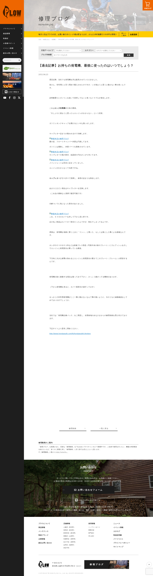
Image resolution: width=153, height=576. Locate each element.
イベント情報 (8, 48)
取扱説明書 (117, 535)
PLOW (12, 12)
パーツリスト (118, 539)
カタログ (116, 531)
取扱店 (5, 38)
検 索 (128, 55)
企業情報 (42, 539)
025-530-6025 (78, 506)
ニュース (116, 523)
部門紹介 (91, 533)
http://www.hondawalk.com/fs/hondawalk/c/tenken (70, 334)
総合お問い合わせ (10, 53)
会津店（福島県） (69, 545)
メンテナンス (44, 531)
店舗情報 (66, 523)
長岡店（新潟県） (69, 530)
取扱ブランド (44, 535)
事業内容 (91, 530)
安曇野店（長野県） (70, 539)
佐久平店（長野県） (70, 542)
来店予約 (66, 548)
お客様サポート (9, 43)
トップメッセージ (94, 527)
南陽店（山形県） (69, 536)
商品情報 (6, 33)
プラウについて (9, 28)
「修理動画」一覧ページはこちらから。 (54, 452)
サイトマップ (118, 547)
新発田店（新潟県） (70, 533)
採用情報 (91, 523)
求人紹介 (91, 536)
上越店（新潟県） (69, 527)
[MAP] (78, 566)
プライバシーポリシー (121, 543)
